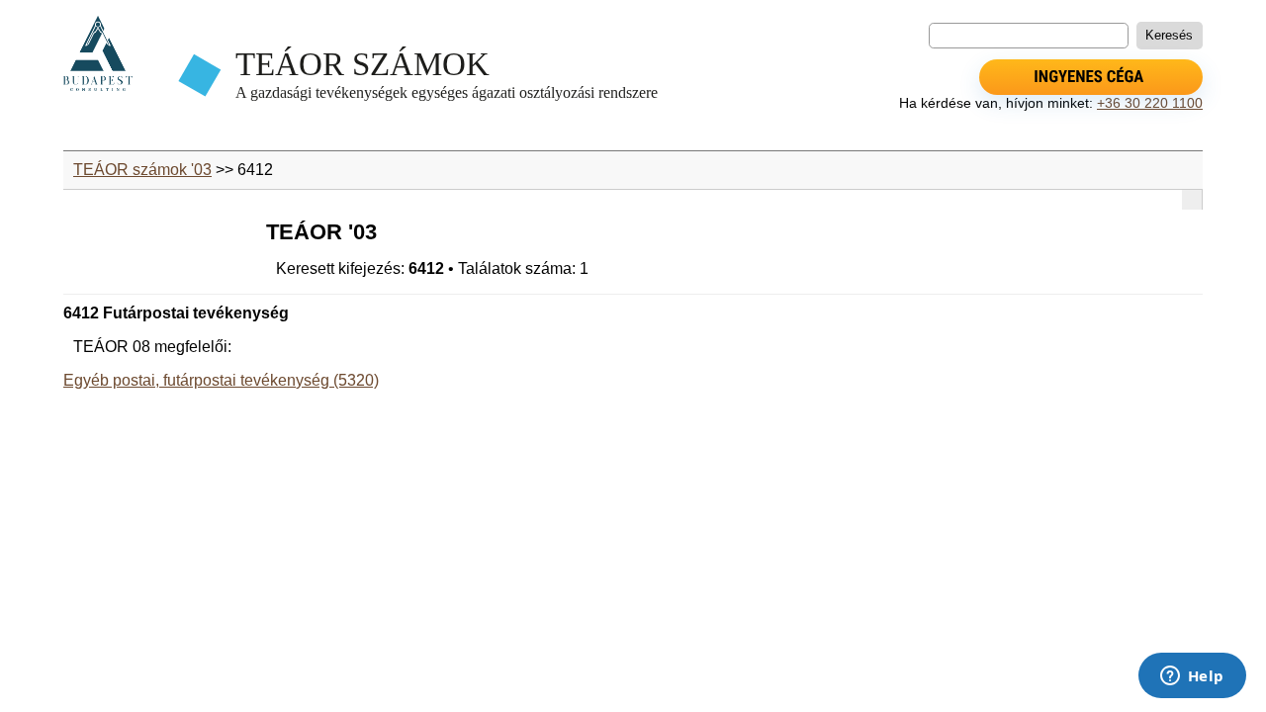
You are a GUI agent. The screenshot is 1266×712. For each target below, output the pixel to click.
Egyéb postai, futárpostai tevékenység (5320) (221, 380)
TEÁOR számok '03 (142, 169)
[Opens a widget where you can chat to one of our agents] (1191, 677)
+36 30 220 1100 (1150, 103)
